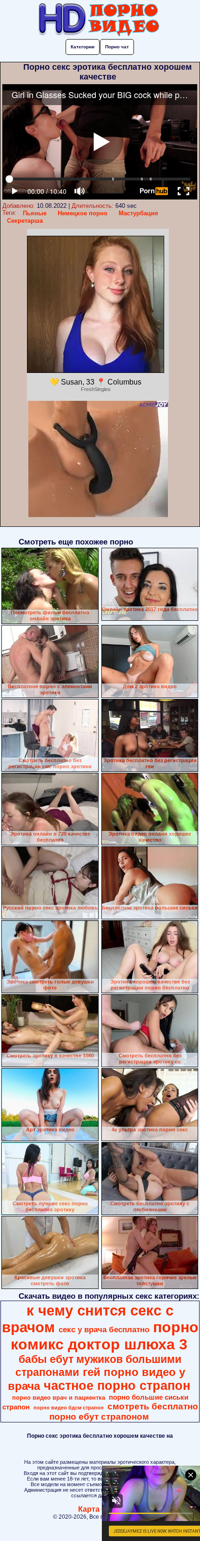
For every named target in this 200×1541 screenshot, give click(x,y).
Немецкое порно (82, 213)
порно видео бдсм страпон (68, 1407)
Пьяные (35, 213)
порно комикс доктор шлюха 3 (105, 1336)
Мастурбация (138, 213)
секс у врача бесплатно (104, 1329)
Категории (82, 46)
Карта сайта (100, 1509)
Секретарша (25, 220)
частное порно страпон (117, 1386)
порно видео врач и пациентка (58, 1397)
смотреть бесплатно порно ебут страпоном (123, 1411)
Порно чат (117, 46)
